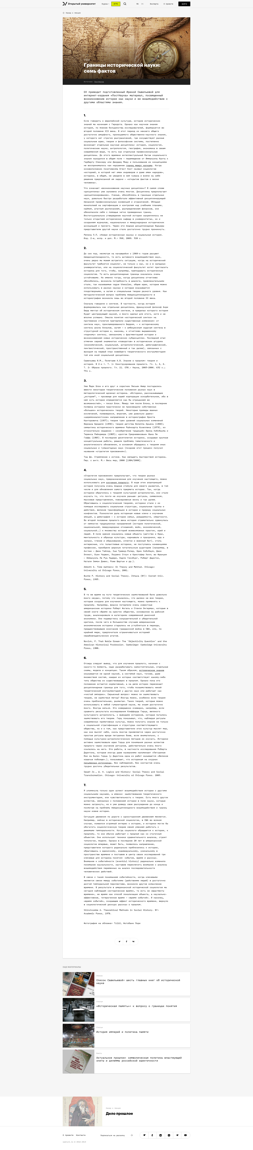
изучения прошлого (117, 482)
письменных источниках (97, 763)
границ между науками (139, 165)
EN (142, 4)
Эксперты (154, 4)
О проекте (168, 4)
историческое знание (151, 670)
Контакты (81, 1135)
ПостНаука (99, 82)
